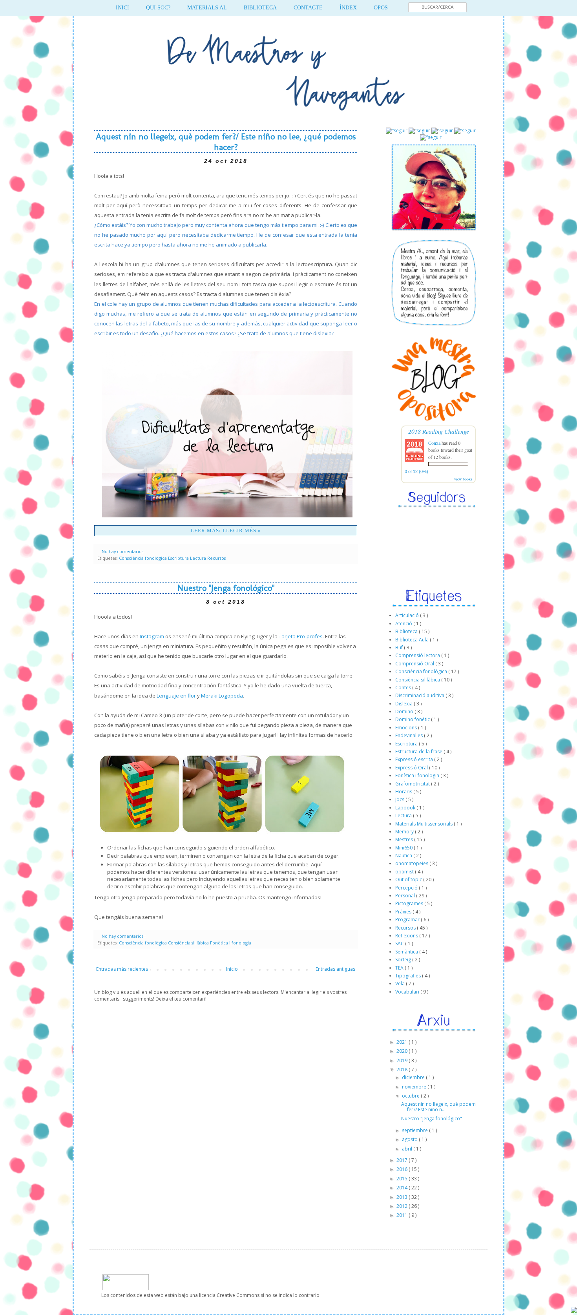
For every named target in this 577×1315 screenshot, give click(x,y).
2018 (402, 1069)
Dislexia (404, 703)
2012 (402, 1206)
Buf (399, 647)
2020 (402, 1051)
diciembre (414, 1077)
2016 (402, 1169)
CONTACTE (308, 8)
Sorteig (403, 959)
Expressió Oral (412, 767)
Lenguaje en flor (176, 695)
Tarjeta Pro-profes (301, 636)
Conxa (434, 443)
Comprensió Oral (415, 663)
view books (463, 479)
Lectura (198, 558)
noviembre (414, 1086)
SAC (400, 943)
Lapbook (405, 807)
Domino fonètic (413, 719)
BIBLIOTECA (260, 8)
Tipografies (408, 975)
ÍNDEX (348, 8)
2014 (402, 1187)
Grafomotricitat (413, 783)
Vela (400, 983)
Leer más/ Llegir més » (226, 530)
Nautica (404, 855)
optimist (405, 871)
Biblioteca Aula (412, 639)
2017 (402, 1160)
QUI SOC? (158, 8)
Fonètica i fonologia (230, 943)
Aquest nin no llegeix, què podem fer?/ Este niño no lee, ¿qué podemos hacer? (226, 141)
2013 (402, 1197)
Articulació (407, 615)
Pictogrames (409, 903)
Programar (408, 919)
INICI (122, 8)
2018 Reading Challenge (438, 431)
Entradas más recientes (122, 969)
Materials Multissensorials (424, 823)
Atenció (404, 623)
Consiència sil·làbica (189, 943)
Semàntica (407, 951)
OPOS (381, 8)
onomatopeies (412, 863)
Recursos (216, 558)
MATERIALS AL (207, 8)
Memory (405, 831)
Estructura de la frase (419, 751)
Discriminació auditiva (420, 695)
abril (407, 1148)
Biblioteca (407, 631)
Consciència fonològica (143, 558)
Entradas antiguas (335, 969)
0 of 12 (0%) (416, 471)
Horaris (404, 791)
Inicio (232, 969)
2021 (402, 1042)
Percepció (407, 887)
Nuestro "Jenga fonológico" (225, 588)
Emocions (406, 727)
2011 (402, 1215)
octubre (411, 1095)
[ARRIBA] (574, 1311)
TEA (400, 967)
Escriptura (179, 558)
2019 (402, 1060)
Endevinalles (409, 735)
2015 (402, 1178)
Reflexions (407, 935)
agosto (410, 1139)
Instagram (152, 636)
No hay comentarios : (124, 551)
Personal (405, 895)
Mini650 (404, 847)
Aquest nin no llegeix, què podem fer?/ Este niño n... (438, 1107)
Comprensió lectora (418, 655)
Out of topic (409, 879)
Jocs (400, 799)
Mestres (404, 839)
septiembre (415, 1130)
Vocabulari (407, 991)
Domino (404, 711)
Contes (403, 687)
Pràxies (404, 911)
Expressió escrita (414, 759)
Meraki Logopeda (222, 695)
